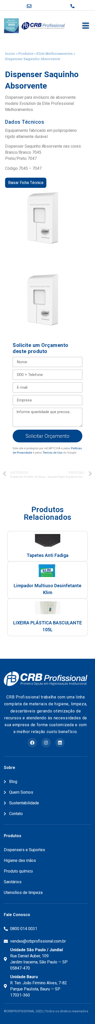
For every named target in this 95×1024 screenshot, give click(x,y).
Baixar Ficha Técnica (25, 183)
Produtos (25, 53)
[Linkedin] (60, 742)
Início (10, 53)
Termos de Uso (52, 452)
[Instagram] (46, 742)
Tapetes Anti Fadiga (47, 555)
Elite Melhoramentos (54, 53)
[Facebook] (32, 742)
